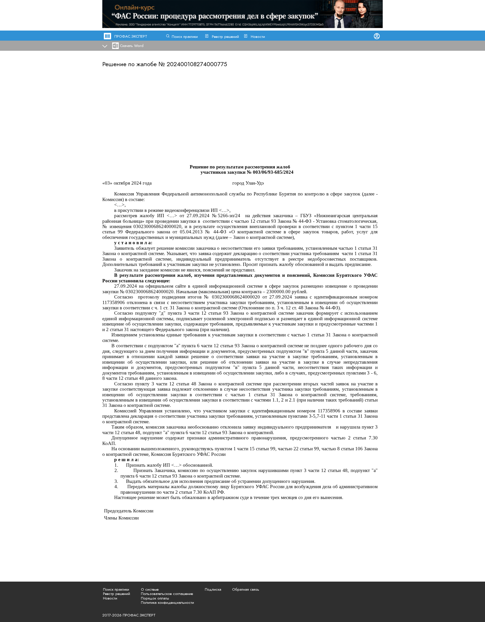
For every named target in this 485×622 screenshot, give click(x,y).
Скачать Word (131, 45)
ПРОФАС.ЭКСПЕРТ (130, 36)
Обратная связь (245, 589)
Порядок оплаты (155, 598)
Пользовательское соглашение (167, 593)
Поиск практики (185, 36)
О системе (150, 589)
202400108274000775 (197, 64)
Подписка (213, 589)
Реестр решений (225, 36)
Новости (258, 36)
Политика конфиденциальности (167, 602)
